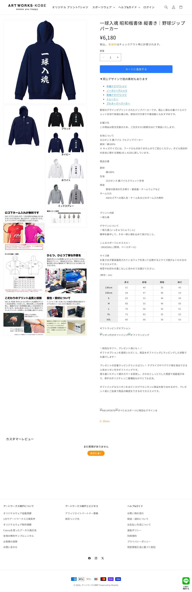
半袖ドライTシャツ (116, 86)
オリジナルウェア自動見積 (17, 513)
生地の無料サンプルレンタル (18, 535)
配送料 (113, 44)
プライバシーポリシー (139, 541)
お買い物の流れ (135, 513)
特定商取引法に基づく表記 (141, 547)
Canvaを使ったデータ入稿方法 (19, 530)
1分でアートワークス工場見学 (19, 518)
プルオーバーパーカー (118, 103)
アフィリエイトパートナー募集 (81, 513)
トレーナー (112, 99)
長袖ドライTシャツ (116, 94)
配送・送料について (137, 518)
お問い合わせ (10, 547)
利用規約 (132, 535)
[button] (103, 7)
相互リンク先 (72, 518)
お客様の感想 (10, 541)
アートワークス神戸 (90, 585)
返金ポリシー (134, 530)
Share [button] (106, 421)
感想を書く (96, 453)
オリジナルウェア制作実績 (17, 524)
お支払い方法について (139, 524)
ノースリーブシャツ (116, 90)
